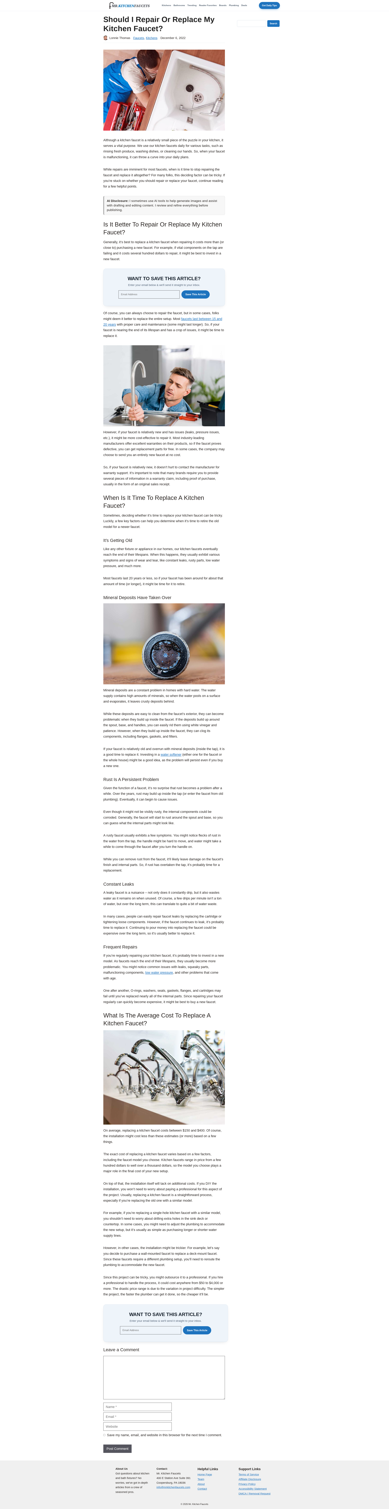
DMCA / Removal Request (254, 1493)
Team (201, 1479)
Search (273, 23)
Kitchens (166, 5)
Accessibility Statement (253, 1488)
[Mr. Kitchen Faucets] (129, 5)
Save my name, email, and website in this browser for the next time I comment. (164, 1435)
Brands (223, 5)
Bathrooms (179, 5)
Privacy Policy (247, 1484)
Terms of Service (249, 1474)
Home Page (205, 1474)
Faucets (138, 38)
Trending (192, 5)
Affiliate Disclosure (250, 1479)
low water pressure (159, 972)
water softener (171, 754)
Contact (202, 1488)
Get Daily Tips (269, 5)
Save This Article (195, 294)
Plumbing (234, 5)
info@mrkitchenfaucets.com (173, 1487)
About (201, 1484)
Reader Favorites (208, 5)
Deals (244, 5)
